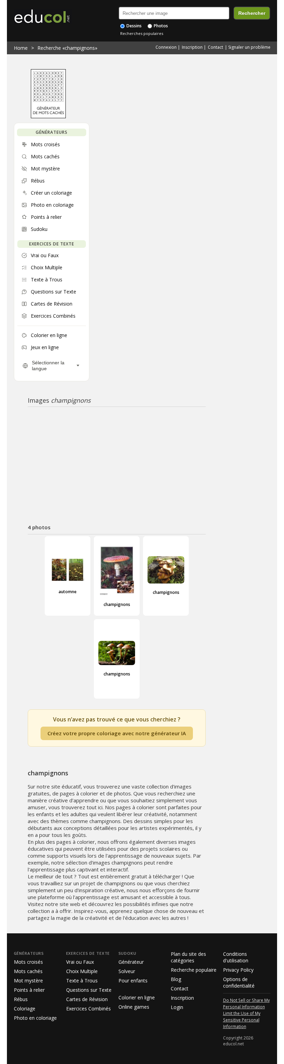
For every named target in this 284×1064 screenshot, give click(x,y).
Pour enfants (133, 980)
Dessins (133, 26)
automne (68, 592)
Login (177, 1007)
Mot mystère (28, 980)
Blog (176, 979)
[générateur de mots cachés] (48, 116)
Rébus (21, 999)
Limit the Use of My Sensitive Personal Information (241, 1019)
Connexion (166, 47)
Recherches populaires (141, 33)
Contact (215, 47)
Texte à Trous (82, 980)
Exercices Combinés (88, 1008)
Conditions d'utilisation (235, 957)
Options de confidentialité (239, 982)
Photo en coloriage (35, 1018)
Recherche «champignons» (67, 48)
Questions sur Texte (89, 990)
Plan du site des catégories (188, 957)
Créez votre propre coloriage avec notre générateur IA (116, 733)
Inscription (192, 47)
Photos (160, 26)
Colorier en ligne (136, 997)
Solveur (126, 971)
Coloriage (24, 1008)
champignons (117, 604)
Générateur (131, 962)
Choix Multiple (82, 971)
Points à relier (29, 990)
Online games (133, 1007)
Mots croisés (28, 962)
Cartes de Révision (87, 999)
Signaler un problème (249, 47)
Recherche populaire (193, 970)
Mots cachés (28, 971)
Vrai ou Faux (80, 962)
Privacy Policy (238, 970)
